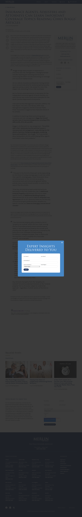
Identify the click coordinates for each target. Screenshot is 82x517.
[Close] (62, 242)
